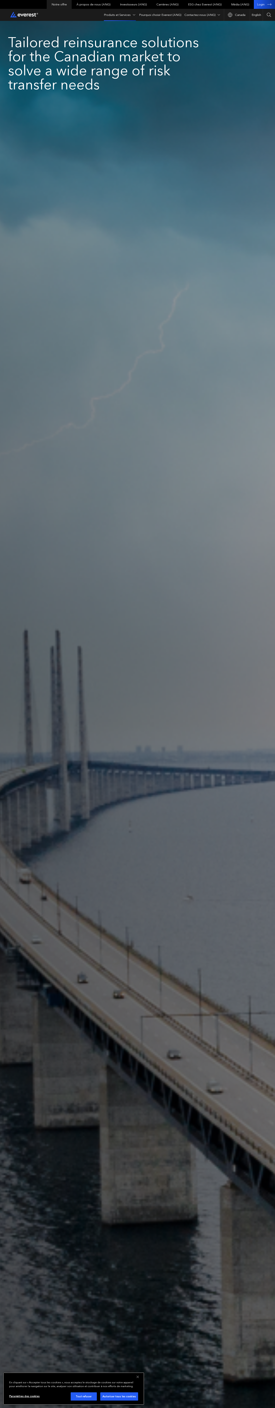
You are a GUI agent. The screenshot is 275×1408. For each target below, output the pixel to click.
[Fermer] (137, 1376)
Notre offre (59, 4)
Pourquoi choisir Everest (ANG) (160, 15)
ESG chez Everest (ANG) (204, 4)
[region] (73, 1388)
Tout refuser (84, 1396)
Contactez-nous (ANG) (199, 15)
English (256, 15)
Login (261, 4)
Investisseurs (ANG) (133, 4)
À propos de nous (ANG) (93, 4)
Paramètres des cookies (24, 1396)
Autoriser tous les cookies (119, 1396)
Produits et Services (117, 15)
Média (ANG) (240, 4)
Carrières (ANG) (167, 4)
